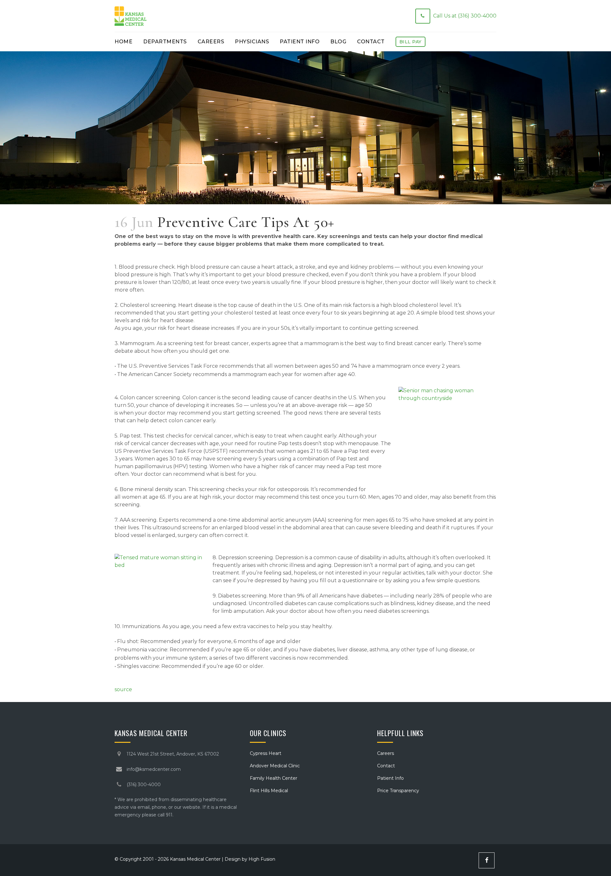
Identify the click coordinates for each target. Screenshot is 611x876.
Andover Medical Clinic (275, 766)
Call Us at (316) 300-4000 (464, 16)
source (123, 689)
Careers (385, 753)
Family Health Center (273, 778)
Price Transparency (398, 790)
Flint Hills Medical (269, 790)
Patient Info (390, 778)
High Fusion (262, 859)
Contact (386, 766)
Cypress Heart (265, 753)
